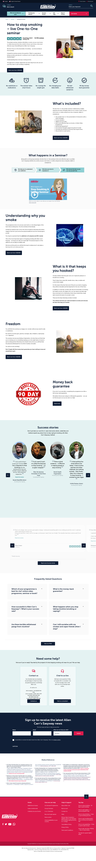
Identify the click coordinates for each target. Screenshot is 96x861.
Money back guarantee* (62, 126)
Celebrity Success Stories (34, 811)
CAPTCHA (15, 746)
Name (14, 729)
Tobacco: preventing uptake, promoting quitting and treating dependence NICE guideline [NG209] (76, 769)
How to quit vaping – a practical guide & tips (84, 810)
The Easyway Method (34, 13)
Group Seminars (49, 808)
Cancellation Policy (66, 824)
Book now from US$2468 (15, 70)
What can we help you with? (60, 729)
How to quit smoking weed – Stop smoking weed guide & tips (86, 820)
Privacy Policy (65, 827)
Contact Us (64, 811)
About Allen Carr (65, 805)
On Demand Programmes (51, 805)
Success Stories (46, 13)
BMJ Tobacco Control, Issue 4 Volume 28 (17, 780)
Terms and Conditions (67, 830)
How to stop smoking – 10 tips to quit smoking (85, 806)
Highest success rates (61, 121)
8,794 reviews (39, 38)
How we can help (50, 802)
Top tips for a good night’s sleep (85, 833)
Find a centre (48, 817)
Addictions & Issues (33, 805)
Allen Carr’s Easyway (29, 46)
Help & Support (66, 802)
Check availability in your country (51, 820)
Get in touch (10, 7)
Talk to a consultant (62, 701)
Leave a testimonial (33, 808)
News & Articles (63, 13)
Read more (57, 403)
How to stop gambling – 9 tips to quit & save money (86, 825)
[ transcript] (32, 202)
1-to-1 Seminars (49, 811)
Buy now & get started (50, 814)
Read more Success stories (48, 563)
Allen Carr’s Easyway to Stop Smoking (19, 465)
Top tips (80, 802)
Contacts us (33, 701)
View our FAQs (48, 643)
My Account (64, 808)
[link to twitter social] (6, 824)
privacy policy (57, 739)
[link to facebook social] (3, 824)
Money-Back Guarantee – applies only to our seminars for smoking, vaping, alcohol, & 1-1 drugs (68, 819)
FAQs (62, 814)
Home (7, 19)
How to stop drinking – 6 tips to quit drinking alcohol (86, 814)
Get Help (56, 13)
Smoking (12, 19)
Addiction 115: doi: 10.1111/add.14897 (16, 773)
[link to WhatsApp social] (14, 824)
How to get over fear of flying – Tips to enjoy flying (86, 829)
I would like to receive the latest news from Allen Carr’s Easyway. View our (38, 739)
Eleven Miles (66, 843)
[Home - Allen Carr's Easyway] (48, 8)
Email (34, 729)
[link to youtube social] (10, 824)
